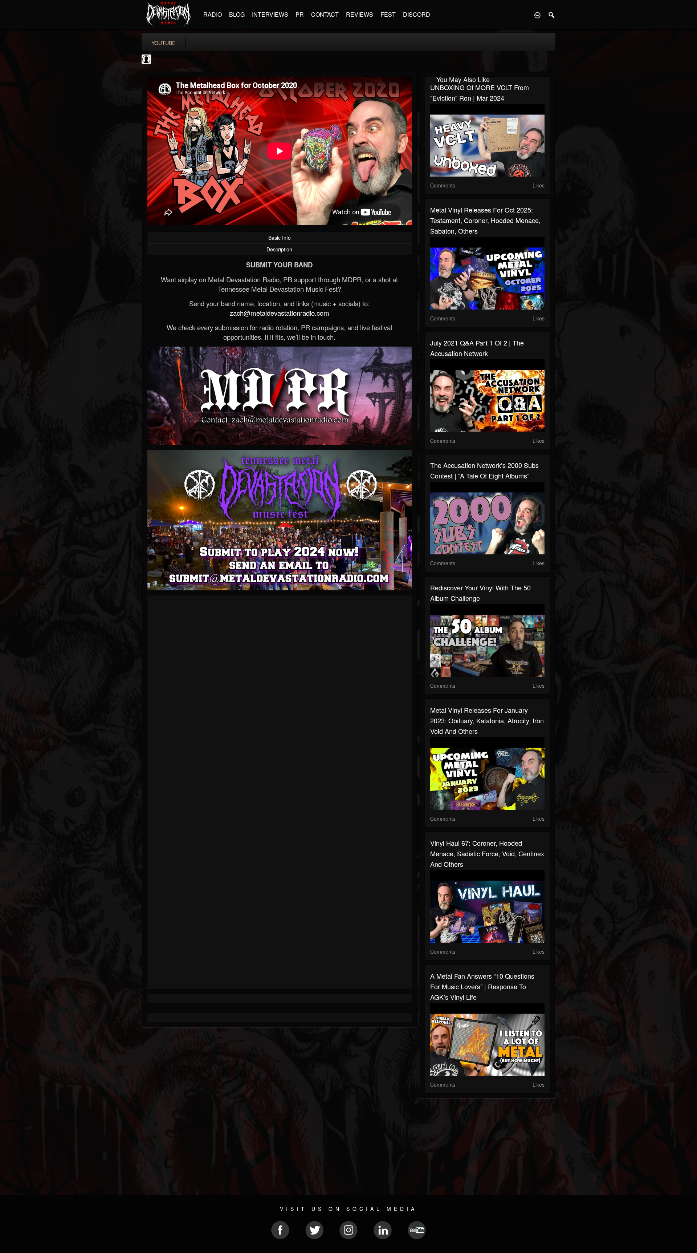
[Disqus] (279, 698)
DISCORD (416, 14)
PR (299, 14)
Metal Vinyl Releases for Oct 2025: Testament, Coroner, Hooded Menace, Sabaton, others (485, 220)
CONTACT (325, 14)
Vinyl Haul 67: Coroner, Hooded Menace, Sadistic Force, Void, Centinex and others (487, 853)
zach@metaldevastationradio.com (279, 313)
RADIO (212, 14)
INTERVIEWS (270, 14)
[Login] (537, 14)
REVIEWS (359, 14)
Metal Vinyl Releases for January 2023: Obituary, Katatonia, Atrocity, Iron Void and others (487, 720)
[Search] (551, 14)
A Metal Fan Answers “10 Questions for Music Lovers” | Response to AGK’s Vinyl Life (482, 986)
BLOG (237, 14)
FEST (388, 14)
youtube (163, 43)
